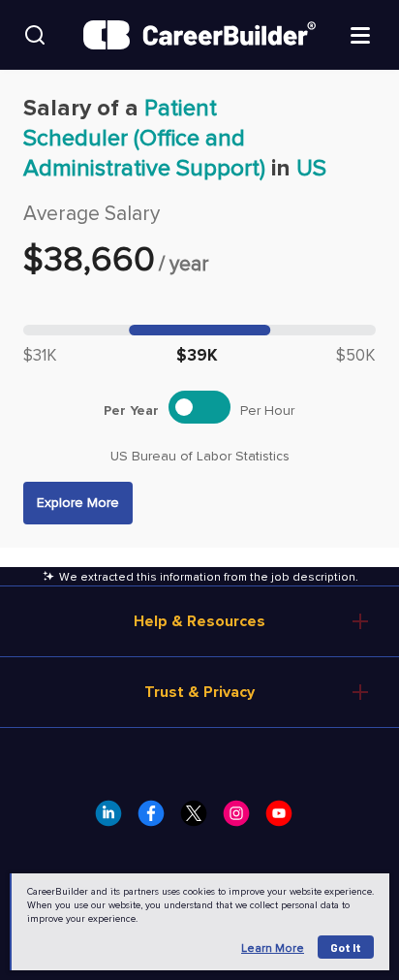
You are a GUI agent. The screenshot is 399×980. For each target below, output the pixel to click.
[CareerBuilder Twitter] (199, 819)
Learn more (272, 948)
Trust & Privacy (199, 692)
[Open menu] (360, 33)
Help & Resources (199, 621)
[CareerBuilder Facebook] (157, 819)
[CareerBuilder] (199, 34)
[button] (78, 503)
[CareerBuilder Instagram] (242, 819)
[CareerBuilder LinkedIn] (114, 819)
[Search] (34, 35)
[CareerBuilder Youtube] (284, 819)
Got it (345, 947)
